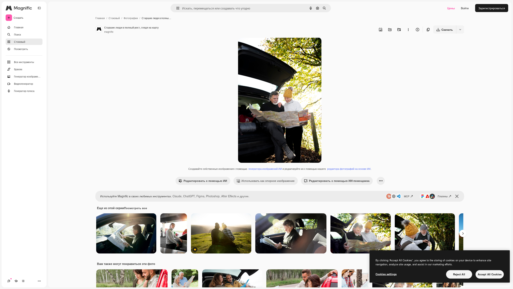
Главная (100, 18)
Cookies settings (386, 274)
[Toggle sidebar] (39, 8)
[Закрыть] (456, 196)
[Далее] (463, 233)
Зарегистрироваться (491, 8)
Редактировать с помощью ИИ (205, 181)
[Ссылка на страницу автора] (99, 29)
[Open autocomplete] (176, 8)
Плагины (443, 196)
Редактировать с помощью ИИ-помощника (339, 181)
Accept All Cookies (490, 274)
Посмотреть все (135, 208)
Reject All (459, 274)
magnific (108, 31)
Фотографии (131, 18)
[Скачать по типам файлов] (460, 29)
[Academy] (16, 281)
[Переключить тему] (23, 281)
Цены (451, 8)
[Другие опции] (408, 29)
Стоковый (114, 18)
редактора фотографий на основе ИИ (349, 168)
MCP (406, 196)
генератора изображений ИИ (265, 168)
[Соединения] (9, 281)
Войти (465, 8)
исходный (265, 45)
